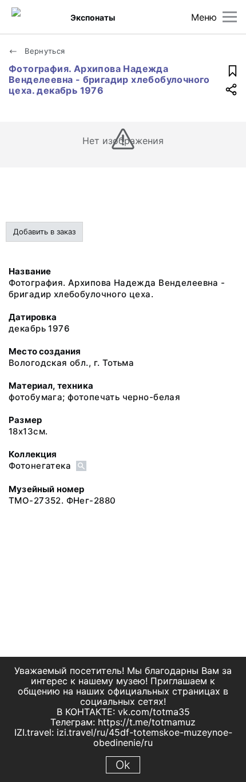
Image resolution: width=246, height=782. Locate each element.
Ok (123, 765)
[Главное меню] (230, 17)
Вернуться (43, 50)
